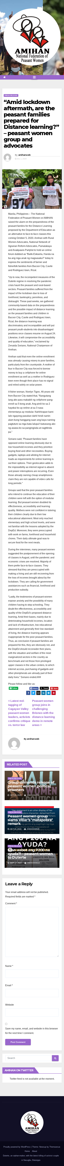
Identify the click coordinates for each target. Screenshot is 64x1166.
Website (9, 1004)
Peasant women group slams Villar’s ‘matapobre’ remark (30, 820)
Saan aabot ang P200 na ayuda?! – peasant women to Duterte (30, 854)
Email (9, 985)
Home (27, 1151)
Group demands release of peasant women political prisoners (31, 786)
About (34, 1151)
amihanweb (24, 155)
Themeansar (54, 1147)
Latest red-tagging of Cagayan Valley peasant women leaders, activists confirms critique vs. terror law (19, 713)
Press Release (11, 95)
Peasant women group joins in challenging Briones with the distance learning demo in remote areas (43, 713)
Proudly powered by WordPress (17, 1147)
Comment (11, 903)
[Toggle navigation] (34, 77)
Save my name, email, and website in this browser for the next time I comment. (31, 1030)
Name (9, 966)
